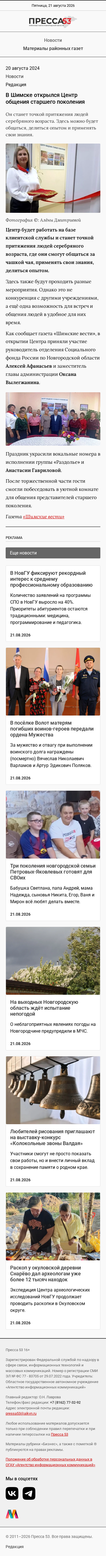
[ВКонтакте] (12, 1493)
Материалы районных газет (53, 48)
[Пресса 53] (53, 22)
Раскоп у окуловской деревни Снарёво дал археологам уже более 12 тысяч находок (45, 1273)
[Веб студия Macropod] (53, 1514)
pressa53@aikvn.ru (21, 1413)
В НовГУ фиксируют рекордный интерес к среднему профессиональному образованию (51, 579)
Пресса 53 (59, 1434)
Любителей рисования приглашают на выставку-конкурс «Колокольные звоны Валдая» (52, 1137)
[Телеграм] (29, 1493)
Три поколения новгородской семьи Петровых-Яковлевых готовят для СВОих (53, 872)
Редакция (15, 1546)
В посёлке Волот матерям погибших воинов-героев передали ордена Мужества (52, 729)
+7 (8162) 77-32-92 (65, 1402)
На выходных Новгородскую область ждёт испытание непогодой (44, 1008)
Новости (53, 40)
